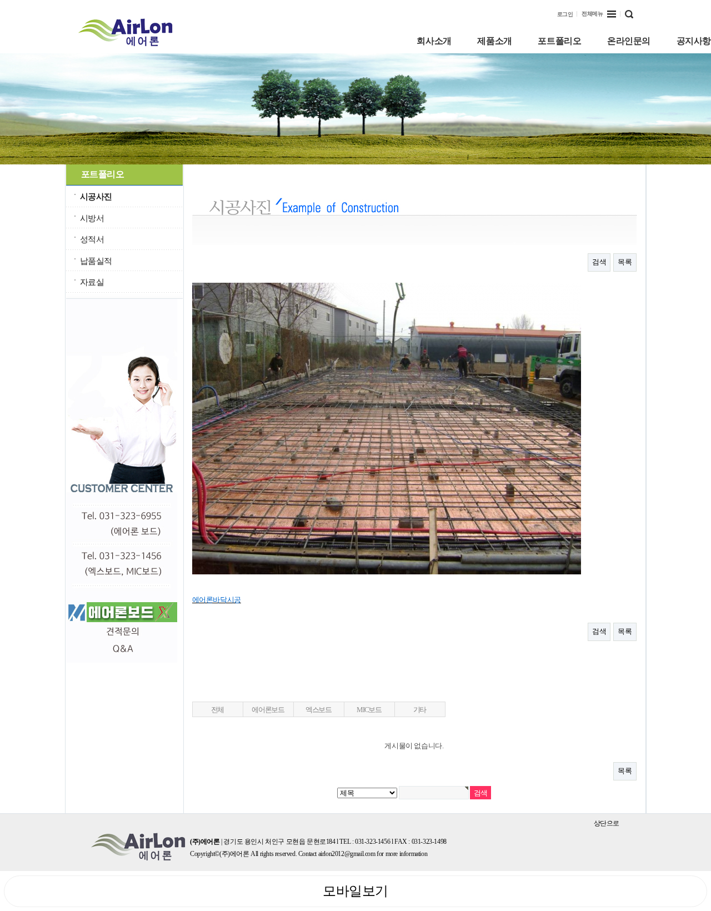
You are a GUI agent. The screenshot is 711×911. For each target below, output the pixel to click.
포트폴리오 (559, 41)
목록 (625, 262)
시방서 (92, 218)
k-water (134, 32)
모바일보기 (355, 891)
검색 (599, 262)
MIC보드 (369, 709)
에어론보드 (268, 709)
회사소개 (434, 41)
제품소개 (494, 41)
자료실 (92, 282)
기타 (419, 709)
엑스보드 (319, 709)
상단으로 (606, 823)
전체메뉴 (592, 14)
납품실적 (96, 261)
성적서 (92, 239)
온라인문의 (628, 41)
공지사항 (694, 41)
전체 (217, 709)
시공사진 (96, 196)
